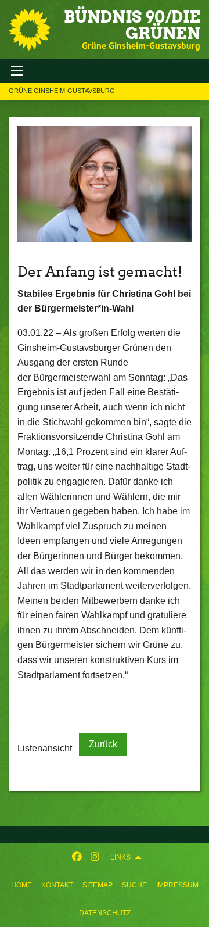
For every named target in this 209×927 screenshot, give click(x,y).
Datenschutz (105, 913)
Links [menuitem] (120, 857)
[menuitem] (21, 885)
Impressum (177, 885)
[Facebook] (77, 857)
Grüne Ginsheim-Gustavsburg (62, 90)
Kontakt (57, 885)
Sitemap (97, 885)
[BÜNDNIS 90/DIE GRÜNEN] (30, 30)
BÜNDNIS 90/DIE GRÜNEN (132, 25)
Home (21, 885)
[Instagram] (95, 857)
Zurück (103, 744)
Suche (134, 885)
